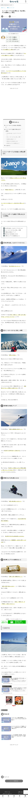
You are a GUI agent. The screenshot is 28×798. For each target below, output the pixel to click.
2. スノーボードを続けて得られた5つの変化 (13, 130)
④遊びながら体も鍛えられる (12, 141)
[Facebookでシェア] (17, 464)
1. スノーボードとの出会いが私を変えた (13, 126)
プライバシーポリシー (7, 793)
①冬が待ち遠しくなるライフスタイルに (14, 134)
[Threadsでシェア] (21, 464)
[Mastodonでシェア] (6, 464)
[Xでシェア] (3, 464)
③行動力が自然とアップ (11, 139)
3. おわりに (8, 145)
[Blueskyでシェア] (10, 464)
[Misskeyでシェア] (14, 464)
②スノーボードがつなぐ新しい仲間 (13, 136)
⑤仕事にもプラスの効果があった (13, 143)
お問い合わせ (21, 791)
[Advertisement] (14, 103)
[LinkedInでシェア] (18, 468)
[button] (25, 408)
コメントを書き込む (14, 780)
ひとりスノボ (4, 710)
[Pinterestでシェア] (14, 468)
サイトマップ (21, 793)
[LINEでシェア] (9, 468)
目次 (13, 122)
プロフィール (7, 791)
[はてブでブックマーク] (4, 468)
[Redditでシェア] (24, 464)
